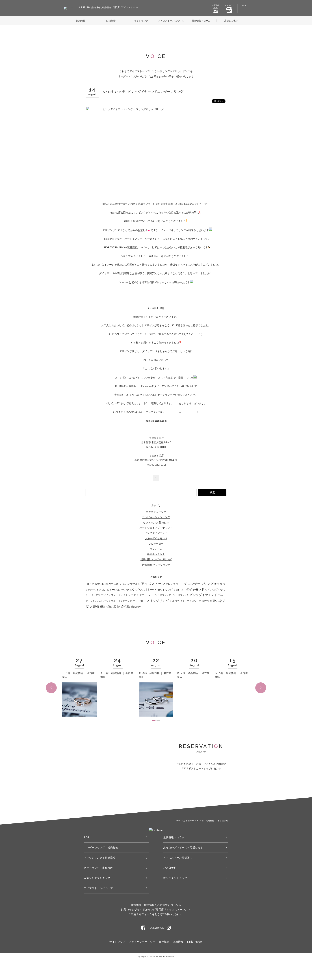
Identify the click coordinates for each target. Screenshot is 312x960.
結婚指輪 (111, 20)
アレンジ (170, 584)
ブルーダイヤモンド (156, 538)
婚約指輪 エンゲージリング (156, 559)
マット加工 (139, 601)
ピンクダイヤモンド (156, 533)
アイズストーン (153, 584)
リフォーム (156, 548)
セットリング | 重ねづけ (98, 867)
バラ (123, 595)
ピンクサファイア (162, 595)
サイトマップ (117, 941)
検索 (212, 492)
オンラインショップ (175, 877)
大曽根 (94, 606)
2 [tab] (158, 720)
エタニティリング (156, 512)
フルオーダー (156, 543)
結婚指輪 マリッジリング (156, 564)
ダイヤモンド (195, 589)
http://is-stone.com (156, 420)
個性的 (205, 601)
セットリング (141, 20)
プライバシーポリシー (142, 941)
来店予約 (215, 5)
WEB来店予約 (182, 789)
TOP (86, 837)
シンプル (136, 589)
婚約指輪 (80, 20)
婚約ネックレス (156, 554)
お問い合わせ (195, 941)
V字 (111, 584)
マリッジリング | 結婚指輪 (100, 857)
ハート (117, 595)
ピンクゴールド (143, 595)
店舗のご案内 (231, 20)
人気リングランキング (97, 877)
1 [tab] (153, 720)
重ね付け (136, 606)
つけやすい (124, 584)
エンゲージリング (200, 584)
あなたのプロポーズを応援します (183, 847)
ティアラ (95, 595)
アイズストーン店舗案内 (177, 857)
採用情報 (178, 941)
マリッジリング (157, 601)
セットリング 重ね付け (156, 522)
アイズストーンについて (171, 20)
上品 (199, 601)
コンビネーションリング (156, 517)
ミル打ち (175, 601)
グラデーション (93, 590)
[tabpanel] (79, 687)
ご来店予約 (170, 867)
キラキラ (220, 583)
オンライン (229, 5)
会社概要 (164, 941)
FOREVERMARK (95, 584)
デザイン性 (107, 595)
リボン (193, 601)
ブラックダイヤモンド (100, 601)
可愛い (214, 600)
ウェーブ (181, 583)
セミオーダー (179, 590)
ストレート (149, 589)
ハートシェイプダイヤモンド (156, 527)
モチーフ (184, 601)
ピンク (129, 595)
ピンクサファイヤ (180, 595)
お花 (116, 584)
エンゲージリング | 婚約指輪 (101, 847)
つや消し (134, 583)
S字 (107, 584)
